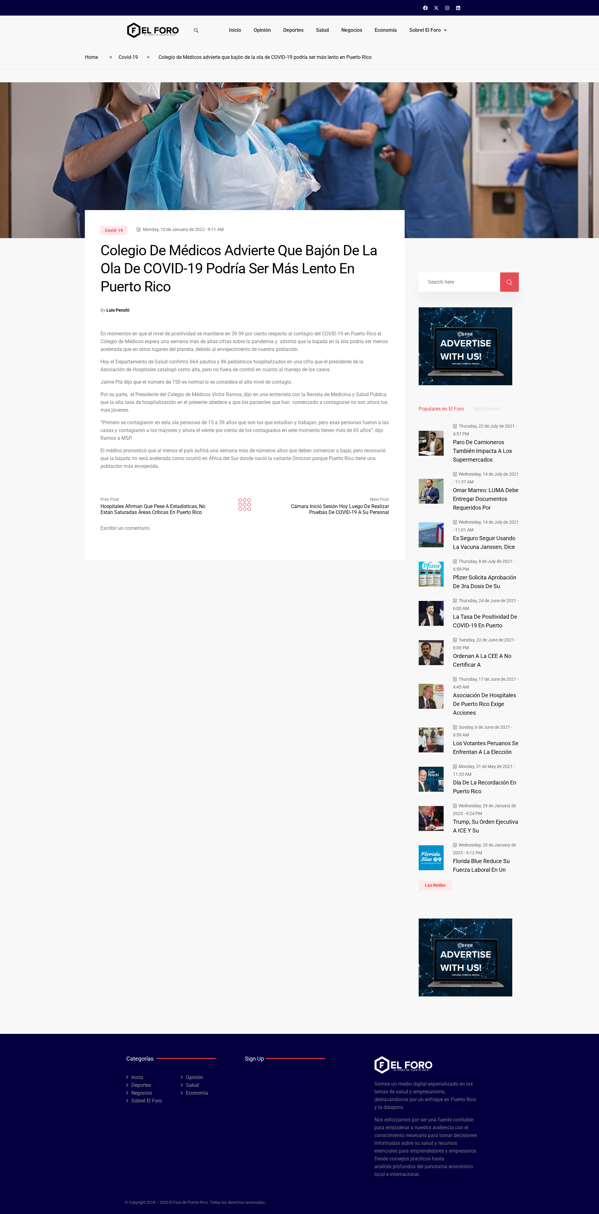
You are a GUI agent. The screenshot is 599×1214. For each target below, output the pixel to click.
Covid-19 (128, 57)
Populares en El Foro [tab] (441, 409)
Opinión (262, 30)
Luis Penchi (117, 310)
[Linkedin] (458, 7)
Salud (322, 30)
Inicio (235, 30)
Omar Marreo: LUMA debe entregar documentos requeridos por (486, 499)
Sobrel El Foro (425, 30)
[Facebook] (425, 7)
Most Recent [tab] (487, 409)
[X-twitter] (436, 7)
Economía (386, 30)
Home (91, 57)
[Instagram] (447, 7)
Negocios (351, 30)
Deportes (293, 30)
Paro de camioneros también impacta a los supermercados (482, 451)
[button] (428, 30)
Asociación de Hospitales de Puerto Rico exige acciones (484, 704)
